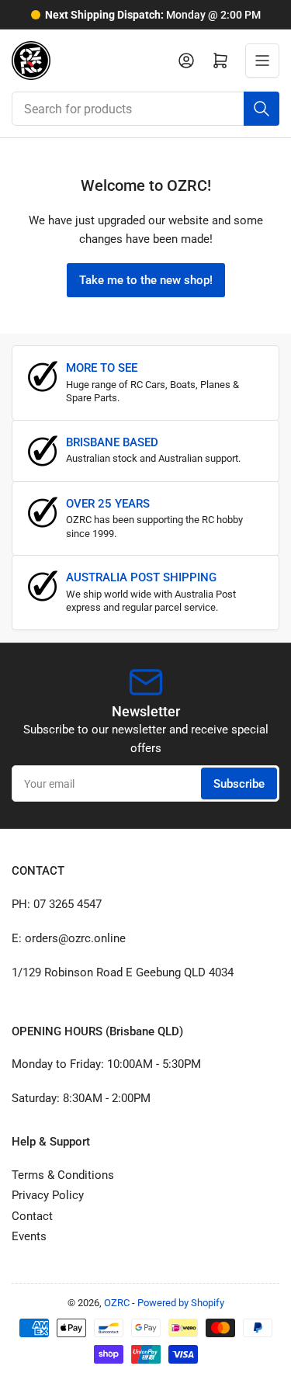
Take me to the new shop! (146, 280)
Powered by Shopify (180, 1303)
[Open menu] (262, 60)
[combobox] (145, 109)
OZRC (117, 1303)
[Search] (261, 108)
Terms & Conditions (63, 1175)
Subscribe (239, 784)
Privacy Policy (48, 1195)
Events (29, 1236)
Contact (32, 1216)
